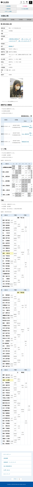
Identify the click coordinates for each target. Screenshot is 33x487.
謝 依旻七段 (6, 176)
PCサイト (21, 2)
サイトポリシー (7, 454)
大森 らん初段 (6, 194)
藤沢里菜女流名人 (25, 116)
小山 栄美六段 (25, 134)
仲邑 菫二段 (6, 190)
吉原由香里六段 (25, 126)
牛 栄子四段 (6, 181)
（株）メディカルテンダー (24, 41)
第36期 (12, 19)
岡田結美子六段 (25, 141)
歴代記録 (29, 19)
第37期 (4, 19)
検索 (24, 2)
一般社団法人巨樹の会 (14, 39)
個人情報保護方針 (8, 466)
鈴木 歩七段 (6, 171)
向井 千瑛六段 (6, 185)
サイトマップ (7, 474)
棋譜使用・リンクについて (10, 462)
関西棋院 (11, 46)
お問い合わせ (7, 470)
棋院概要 (6, 458)
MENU (30, 2)
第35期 (20, 19)
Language (26, 2)
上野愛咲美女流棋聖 (7, 167)
